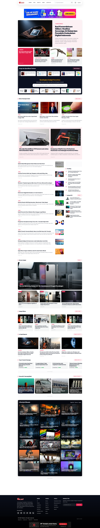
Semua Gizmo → (78, 311)
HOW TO (39, 2)
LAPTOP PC (48, 2)
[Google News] (18, 513)
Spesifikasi (56, 507)
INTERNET (39, 513)
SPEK (34, 2)
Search (55, 509)
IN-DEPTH (39, 505)
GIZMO (30, 2)
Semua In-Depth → (77, 334)
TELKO (38, 503)
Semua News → (78, 98)
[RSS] (33, 513)
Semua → (79, 195)
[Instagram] (24, 513)
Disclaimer (36, 519)
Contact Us (25, 519)
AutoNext (47, 509)
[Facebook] (21, 513)
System (79, 2)
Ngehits (47, 507)
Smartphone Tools (57, 500)
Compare (55, 505)
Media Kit (30, 519)
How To (46, 505)
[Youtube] (30, 513)
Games (46, 513)
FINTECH (38, 509)
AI (37, 500)
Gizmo (46, 500)
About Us (20, 519)
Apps (46, 511)
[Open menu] (75, 2)
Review (46, 503)
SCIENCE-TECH (40, 511)
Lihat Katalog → (77, 68)
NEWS (43, 2)
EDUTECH (39, 507)
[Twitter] (27, 513)
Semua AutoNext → (77, 376)
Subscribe (79, 504)
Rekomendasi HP (57, 503)
